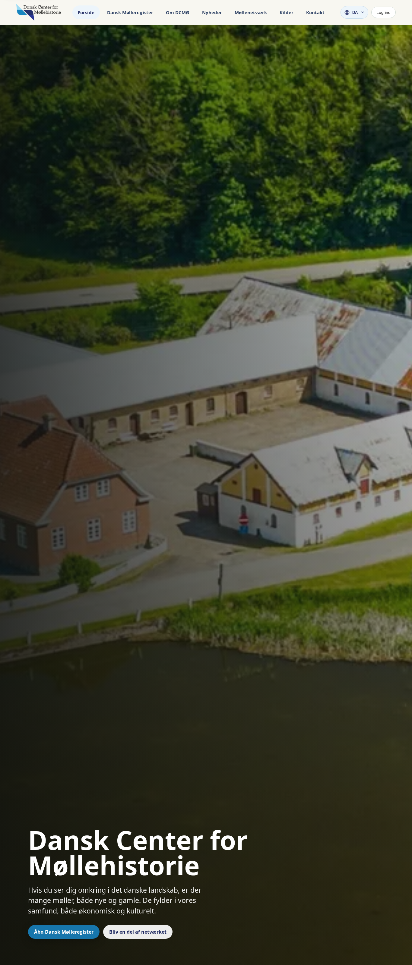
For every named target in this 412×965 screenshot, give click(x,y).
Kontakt (315, 12)
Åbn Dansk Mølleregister (63, 932)
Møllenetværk (251, 12)
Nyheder (212, 12)
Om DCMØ (177, 12)
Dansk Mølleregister (130, 12)
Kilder (286, 12)
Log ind (383, 12)
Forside (86, 12)
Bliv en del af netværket (137, 932)
